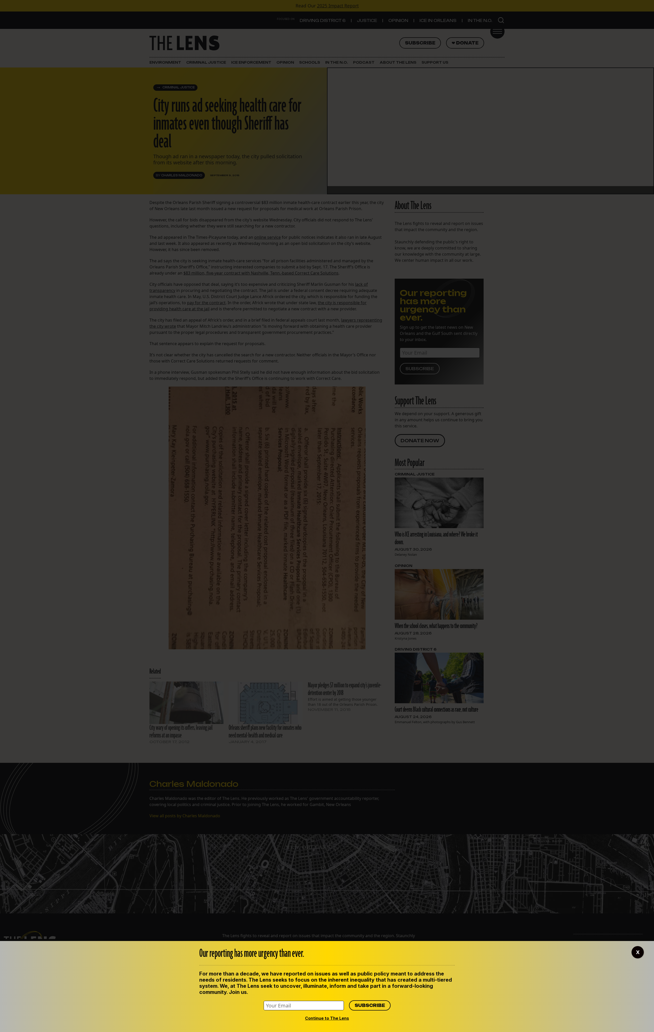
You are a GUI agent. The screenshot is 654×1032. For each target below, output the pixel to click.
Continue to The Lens (327, 1018)
